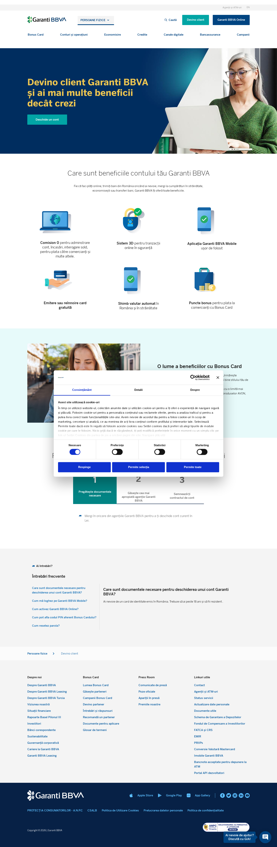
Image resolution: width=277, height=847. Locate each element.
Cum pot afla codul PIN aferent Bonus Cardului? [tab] (64, 617)
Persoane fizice (92, 20)
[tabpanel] (138, 518)
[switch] (117, 452)
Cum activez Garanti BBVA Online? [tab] (55, 609)
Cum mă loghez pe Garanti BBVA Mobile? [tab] (59, 601)
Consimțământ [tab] (82, 390)
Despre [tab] (195, 390)
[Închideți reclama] (218, 377)
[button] (36, 34)
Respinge (84, 467)
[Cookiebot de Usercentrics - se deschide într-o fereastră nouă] (193, 377)
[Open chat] (265, 837)
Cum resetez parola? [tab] (46, 625)
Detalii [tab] (138, 390)
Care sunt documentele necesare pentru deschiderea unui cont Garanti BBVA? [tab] (58, 590)
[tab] (95, 486)
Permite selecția (138, 467)
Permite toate (192, 467)
